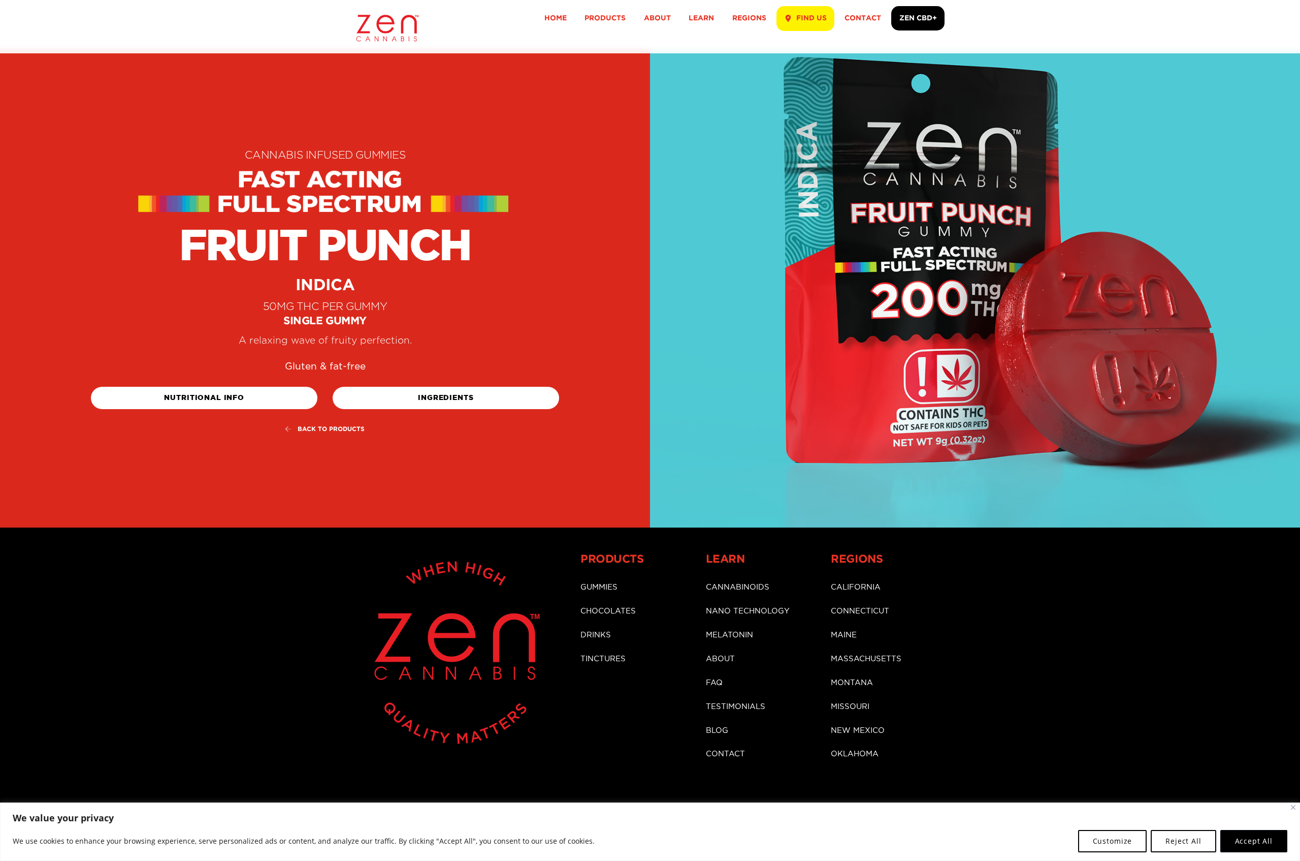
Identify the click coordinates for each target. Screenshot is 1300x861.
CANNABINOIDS (737, 587)
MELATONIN (729, 635)
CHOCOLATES (608, 611)
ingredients (445, 397)
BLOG (717, 730)
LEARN (701, 18)
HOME (555, 18)
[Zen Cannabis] (387, 37)
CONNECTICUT (860, 611)
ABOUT (657, 18)
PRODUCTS (605, 18)
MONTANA (852, 683)
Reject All (1183, 841)
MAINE (844, 635)
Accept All (1254, 841)
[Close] (1293, 807)
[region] (650, 832)
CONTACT (862, 18)
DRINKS (595, 635)
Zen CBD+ (918, 18)
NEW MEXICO (858, 730)
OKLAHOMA (855, 754)
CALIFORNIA (856, 587)
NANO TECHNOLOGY (748, 611)
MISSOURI (850, 706)
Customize (1112, 841)
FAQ (714, 683)
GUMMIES (599, 587)
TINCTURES (603, 659)
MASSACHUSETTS (866, 659)
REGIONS (749, 18)
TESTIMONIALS (735, 706)
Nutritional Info (204, 397)
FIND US (810, 18)
